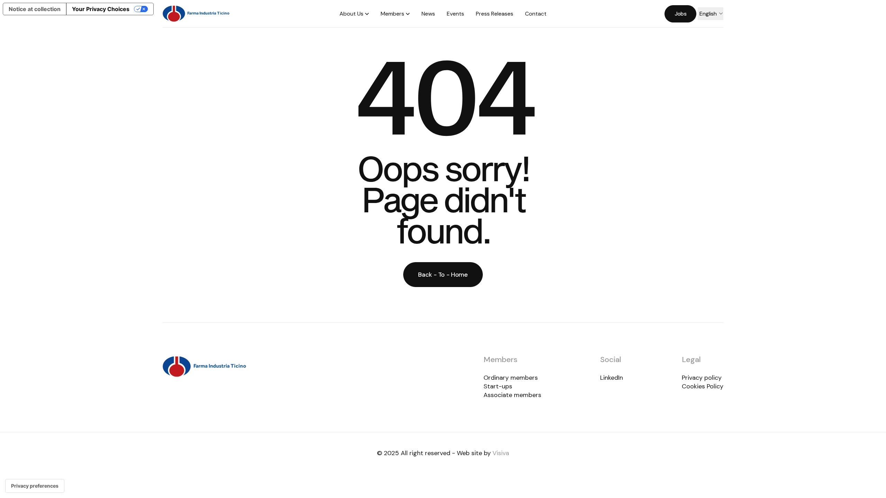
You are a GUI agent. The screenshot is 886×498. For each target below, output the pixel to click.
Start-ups (497, 386)
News (428, 13)
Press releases (494, 13)
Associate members (512, 395)
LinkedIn (611, 378)
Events (455, 13)
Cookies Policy (702, 386)
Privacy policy (702, 378)
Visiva (500, 453)
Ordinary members (510, 378)
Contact (535, 13)
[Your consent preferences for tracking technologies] (35, 485)
